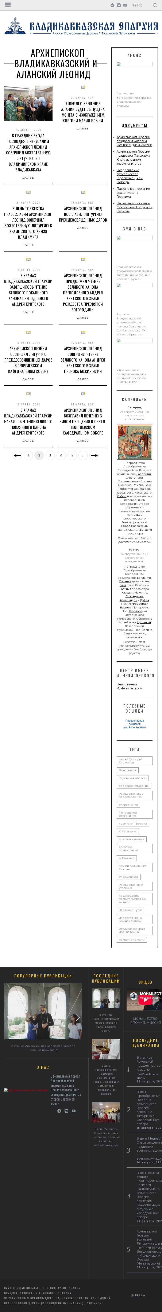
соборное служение (134, 785)
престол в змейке (131, 839)
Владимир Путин (130, 910)
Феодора (139, 603)
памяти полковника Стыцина (132, 867)
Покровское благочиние (128, 814)
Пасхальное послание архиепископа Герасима (133, 193)
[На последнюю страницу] (94, 455)
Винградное (127, 770)
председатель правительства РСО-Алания (133, 899)
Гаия (123, 585)
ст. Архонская (128, 877)
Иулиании (144, 622)
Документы (134, 125)
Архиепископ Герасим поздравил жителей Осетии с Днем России (134, 141)
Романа (138, 485)
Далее (28, 177)
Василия (126, 607)
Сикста (130, 477)
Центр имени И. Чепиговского (129, 686)
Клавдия (127, 592)
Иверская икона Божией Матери (130, 919)
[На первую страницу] (17, 455)
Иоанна (147, 629)
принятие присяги (131, 939)
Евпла (141, 577)
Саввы (138, 514)
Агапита (146, 481)
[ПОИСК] (155, 5)
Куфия (144, 600)
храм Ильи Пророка (133, 823)
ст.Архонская (128, 804)
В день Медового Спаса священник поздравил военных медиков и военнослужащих (106, 1136)
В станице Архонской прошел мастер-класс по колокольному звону (106, 1022)
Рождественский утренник (131, 886)
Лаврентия (143, 474)
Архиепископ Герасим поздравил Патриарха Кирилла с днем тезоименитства (133, 158)
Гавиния (125, 589)
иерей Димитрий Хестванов (131, 761)
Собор (122, 496)
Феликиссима (128, 481)
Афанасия (145, 529)
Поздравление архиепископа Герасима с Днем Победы (130, 176)
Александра (128, 600)
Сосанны (125, 581)
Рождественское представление (131, 795)
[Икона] (134, 460)
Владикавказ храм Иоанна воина (132, 930)
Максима (141, 592)
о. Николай (126, 858)
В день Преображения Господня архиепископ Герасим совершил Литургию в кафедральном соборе (148, 1108)
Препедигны (134, 596)
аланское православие (128, 848)
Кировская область (132, 778)
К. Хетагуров (127, 831)
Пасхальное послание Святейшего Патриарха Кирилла (134, 207)
